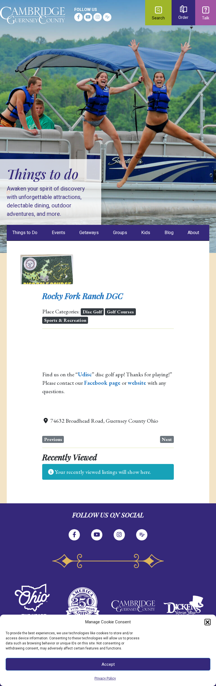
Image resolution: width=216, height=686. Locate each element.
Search (158, 18)
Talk (205, 18)
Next (167, 439)
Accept (108, 664)
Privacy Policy (105, 678)
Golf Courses (120, 312)
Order (183, 17)
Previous (53, 439)
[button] (207, 622)
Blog (169, 232)
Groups (120, 232)
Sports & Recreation (65, 320)
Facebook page (102, 382)
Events (58, 232)
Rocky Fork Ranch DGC (82, 296)
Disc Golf (92, 312)
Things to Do (24, 232)
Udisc (85, 374)
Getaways (89, 232)
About (193, 232)
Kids (145, 232)
